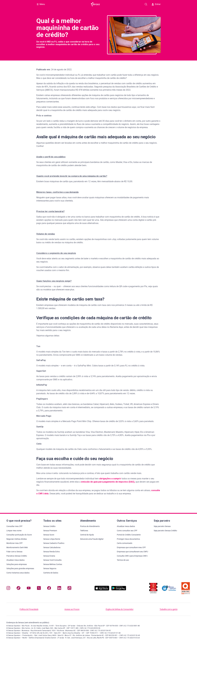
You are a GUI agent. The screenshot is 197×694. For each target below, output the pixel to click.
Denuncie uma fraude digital (91, 539)
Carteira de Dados (50, 573)
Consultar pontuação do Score (19, 535)
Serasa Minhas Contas (52, 564)
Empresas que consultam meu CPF (131, 547)
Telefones (84, 531)
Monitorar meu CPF (14, 543)
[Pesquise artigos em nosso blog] (146, 4)
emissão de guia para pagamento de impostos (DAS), (108, 482)
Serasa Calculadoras (51, 547)
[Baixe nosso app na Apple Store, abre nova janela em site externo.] (101, 590)
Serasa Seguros (49, 568)
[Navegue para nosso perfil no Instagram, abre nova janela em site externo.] (8, 588)
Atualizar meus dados (15, 560)
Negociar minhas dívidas (16, 539)
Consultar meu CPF (14, 526)
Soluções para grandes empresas (20, 568)
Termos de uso (123, 560)
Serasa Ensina (49, 556)
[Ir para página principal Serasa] (95, 4)
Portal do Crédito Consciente (129, 535)
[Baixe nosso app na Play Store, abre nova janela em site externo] (118, 590)
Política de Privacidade (29, 609)
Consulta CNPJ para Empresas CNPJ (132, 556)
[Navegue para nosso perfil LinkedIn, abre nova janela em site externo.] (59, 588)
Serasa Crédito (49, 526)
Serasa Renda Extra (51, 552)
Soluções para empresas (16, 564)
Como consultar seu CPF (127, 531)
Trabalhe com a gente (168, 609)
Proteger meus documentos (128, 539)
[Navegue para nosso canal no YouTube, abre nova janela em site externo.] (29, 588)
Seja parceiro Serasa (162, 526)
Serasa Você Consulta (52, 560)
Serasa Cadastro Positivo (53, 543)
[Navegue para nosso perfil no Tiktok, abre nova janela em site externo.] (18, 588)
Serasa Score (48, 535)
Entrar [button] (158, 4)
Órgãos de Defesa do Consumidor (119, 609)
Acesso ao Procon (71, 609)
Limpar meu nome (13, 531)
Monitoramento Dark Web (17, 547)
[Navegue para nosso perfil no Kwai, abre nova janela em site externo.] (69, 588)
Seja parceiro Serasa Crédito (165, 531)
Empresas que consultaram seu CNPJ (132, 552)
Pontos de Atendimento (90, 526)
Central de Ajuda (87, 535)
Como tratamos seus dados (17, 573)
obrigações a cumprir (110, 478)
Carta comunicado (124, 543)
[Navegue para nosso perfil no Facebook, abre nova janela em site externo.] (49, 588)
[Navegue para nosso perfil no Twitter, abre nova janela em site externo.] (39, 588)
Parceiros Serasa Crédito (16, 556)
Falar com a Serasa (14, 552)
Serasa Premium (50, 531)
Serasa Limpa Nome (51, 539)
